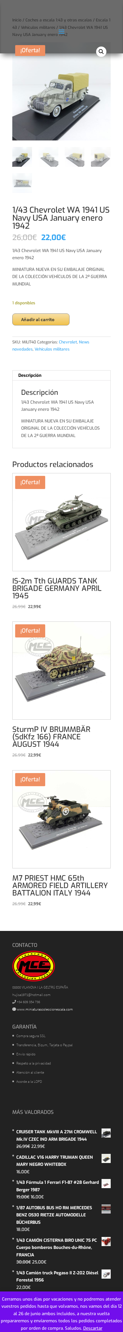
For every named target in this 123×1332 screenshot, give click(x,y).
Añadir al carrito (37, 319)
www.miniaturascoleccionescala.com (44, 1009)
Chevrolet (68, 342)
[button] (101, 52)
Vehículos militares (52, 349)
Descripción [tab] (29, 375)
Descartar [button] (92, 1328)
